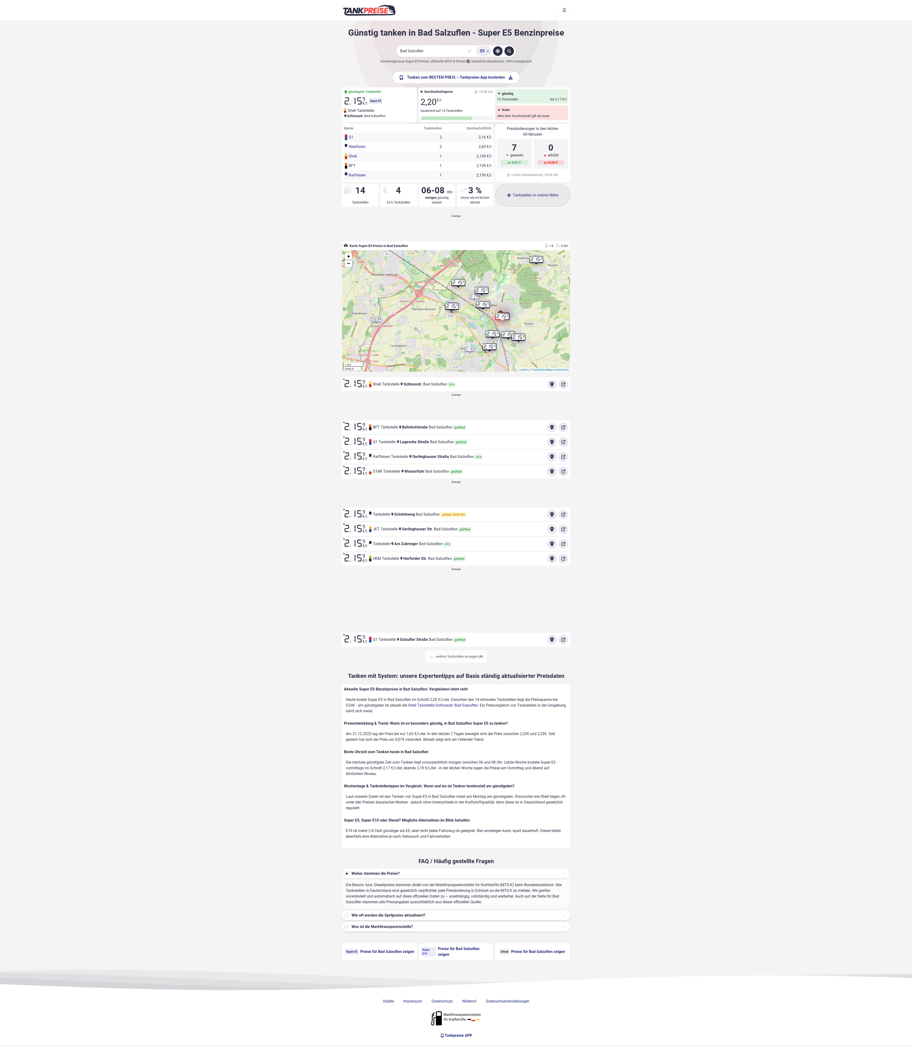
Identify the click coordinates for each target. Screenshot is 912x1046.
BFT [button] (352, 165)
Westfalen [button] (357, 146)
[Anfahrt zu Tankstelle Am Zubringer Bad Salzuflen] (552, 544)
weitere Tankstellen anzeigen (459, 656)
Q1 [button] (351, 137)
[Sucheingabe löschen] (469, 51)
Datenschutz (442, 1001)
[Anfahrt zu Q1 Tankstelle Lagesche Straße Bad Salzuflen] (552, 442)
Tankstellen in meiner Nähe (535, 195)
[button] (502, 318)
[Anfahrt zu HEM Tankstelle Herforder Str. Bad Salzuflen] (552, 558)
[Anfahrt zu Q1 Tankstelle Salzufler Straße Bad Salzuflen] (552, 639)
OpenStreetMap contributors (550, 369)
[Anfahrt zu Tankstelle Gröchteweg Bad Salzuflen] (552, 514)
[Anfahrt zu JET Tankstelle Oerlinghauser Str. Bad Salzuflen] (552, 529)
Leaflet (523, 369)
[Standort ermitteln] (498, 51)
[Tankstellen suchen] (509, 51)
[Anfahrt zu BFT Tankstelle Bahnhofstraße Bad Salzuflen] (552, 427)
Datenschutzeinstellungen (507, 1001)
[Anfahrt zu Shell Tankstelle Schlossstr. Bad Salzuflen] (552, 384)
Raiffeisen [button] (357, 175)
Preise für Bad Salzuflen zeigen (380, 951)
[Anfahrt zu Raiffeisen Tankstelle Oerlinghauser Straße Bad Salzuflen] (552, 456)
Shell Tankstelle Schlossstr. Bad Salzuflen (443, 705)
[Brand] (369, 10)
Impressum (412, 1001)
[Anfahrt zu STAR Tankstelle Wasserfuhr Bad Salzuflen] (552, 471)
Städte (388, 1001)
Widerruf (469, 1001)
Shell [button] (353, 156)
